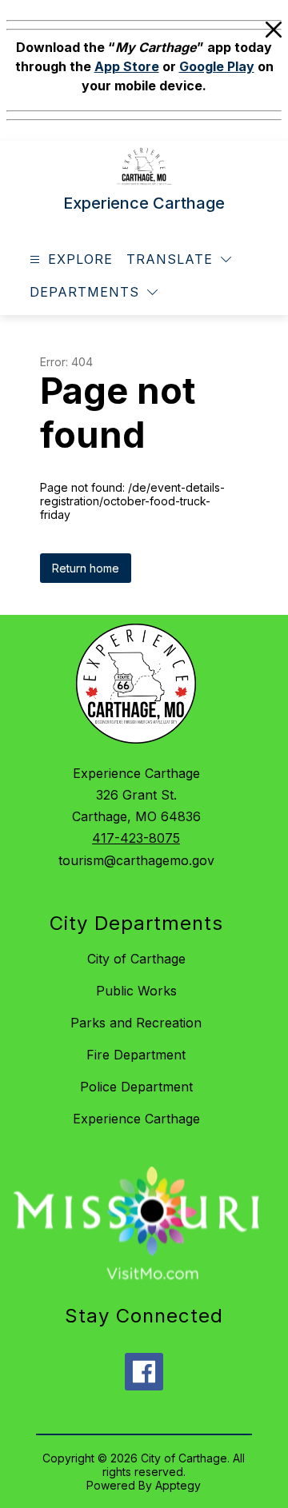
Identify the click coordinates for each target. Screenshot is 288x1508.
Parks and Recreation (136, 1023)
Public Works (136, 991)
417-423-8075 (136, 838)
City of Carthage (136, 959)
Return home (85, 568)
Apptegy (178, 1485)
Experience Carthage (136, 1119)
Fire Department (136, 1055)
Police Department (136, 1087)
